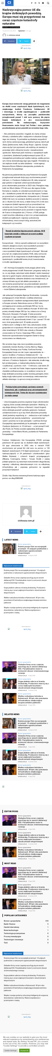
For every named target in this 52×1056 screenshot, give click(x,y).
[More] (34, 41)
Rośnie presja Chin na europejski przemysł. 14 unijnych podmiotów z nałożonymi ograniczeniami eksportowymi (33, 550)
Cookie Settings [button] (10, 1050)
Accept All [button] (24, 1050)
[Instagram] (35, 3)
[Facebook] (32, 3)
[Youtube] (43, 3)
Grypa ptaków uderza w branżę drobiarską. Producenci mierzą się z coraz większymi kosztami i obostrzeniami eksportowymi (25, 590)
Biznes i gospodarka (11, 27)
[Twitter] (39, 3)
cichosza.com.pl (14, 35)
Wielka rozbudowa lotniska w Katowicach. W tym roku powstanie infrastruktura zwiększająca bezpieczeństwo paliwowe (25, 600)
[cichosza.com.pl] (4, 35)
